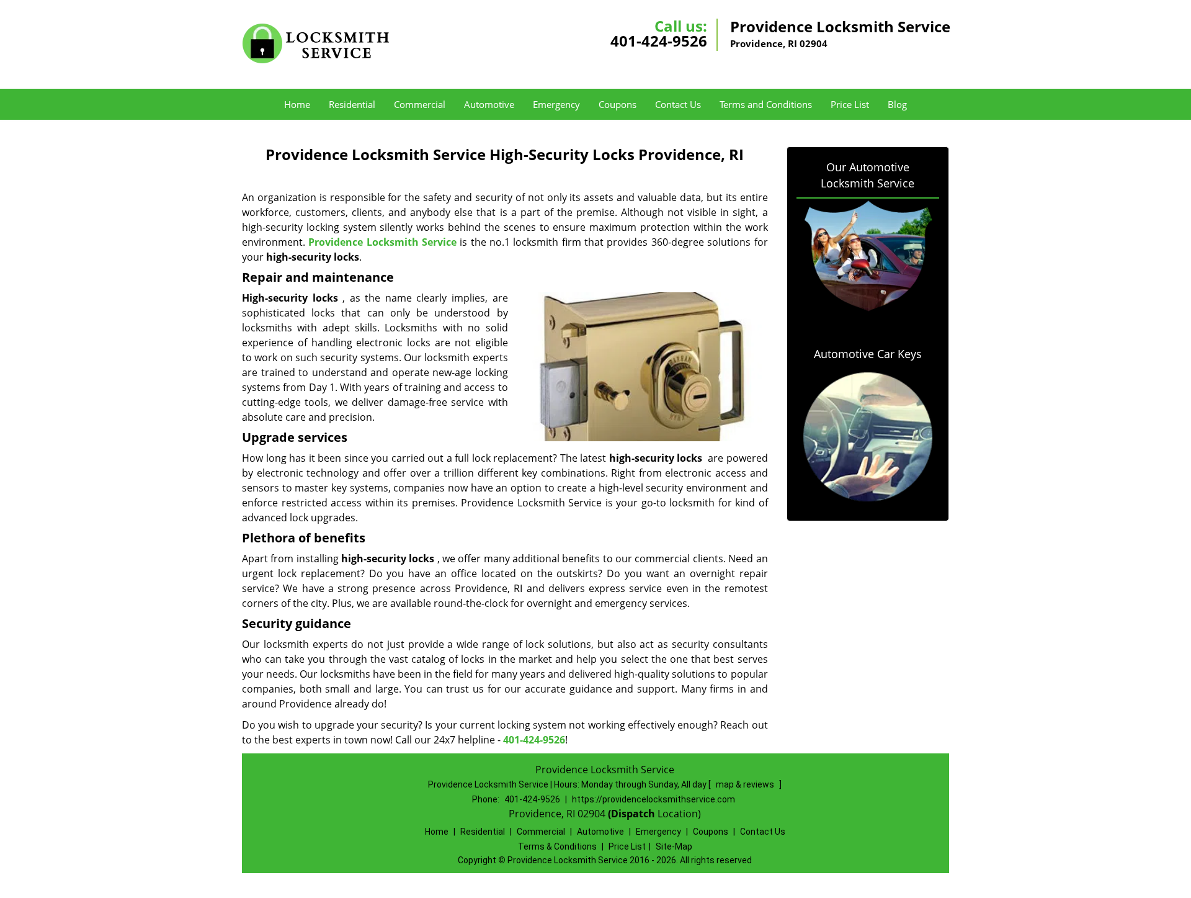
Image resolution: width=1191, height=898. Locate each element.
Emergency (556, 104)
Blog (897, 104)
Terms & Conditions (557, 846)
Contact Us (678, 104)
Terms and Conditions (766, 104)
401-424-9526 (658, 40)
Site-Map (674, 846)
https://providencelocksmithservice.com (653, 799)
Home (297, 104)
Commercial (419, 104)
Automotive (489, 104)
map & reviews (746, 784)
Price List (850, 104)
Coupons (617, 104)
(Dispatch (633, 813)
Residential (352, 104)
